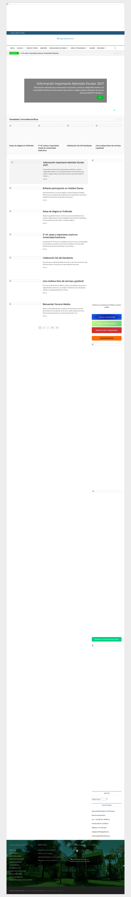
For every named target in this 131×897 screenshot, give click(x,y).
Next (120, 53)
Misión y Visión (32, 48)
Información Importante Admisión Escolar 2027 (70, 83)
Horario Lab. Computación (107, 330)
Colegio (20, 48)
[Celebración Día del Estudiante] (80, 134)
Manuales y (107, 639)
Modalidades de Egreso (58, 48)
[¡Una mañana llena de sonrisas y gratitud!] (109, 134)
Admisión (43, 48)
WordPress (43, 890)
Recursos (100, 48)
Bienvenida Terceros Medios (56, 304)
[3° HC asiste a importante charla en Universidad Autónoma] (51, 134)
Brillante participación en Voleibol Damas (63, 188)
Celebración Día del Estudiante (30, 54)
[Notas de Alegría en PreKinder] (22, 134)
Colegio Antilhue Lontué (16, 890)
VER (100, 97)
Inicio (12, 48)
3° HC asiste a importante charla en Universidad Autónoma (48, 148)
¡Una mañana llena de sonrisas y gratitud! (63, 281)
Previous (117, 53)
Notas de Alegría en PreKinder (21, 145)
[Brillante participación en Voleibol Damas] (25, 196)
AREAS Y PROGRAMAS (78, 48)
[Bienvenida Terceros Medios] (25, 312)
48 (52, 327)
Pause (114, 53)
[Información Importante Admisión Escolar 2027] (26, 170)
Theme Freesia (35, 890)
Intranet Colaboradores (106, 323)
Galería (92, 48)
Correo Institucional (106, 317)
